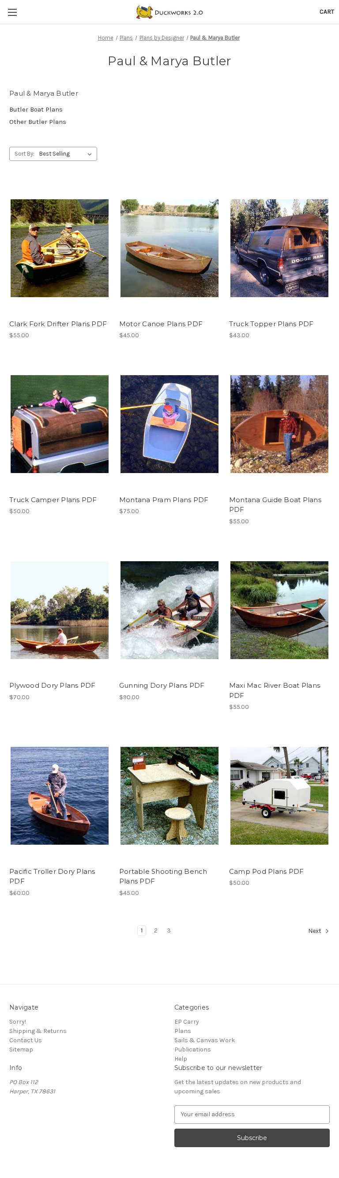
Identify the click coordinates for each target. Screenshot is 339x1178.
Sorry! (17, 1021)
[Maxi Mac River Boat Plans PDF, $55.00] (279, 610)
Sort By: (24, 153)
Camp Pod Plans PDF (266, 871)
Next (315, 931)
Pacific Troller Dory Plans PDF (52, 876)
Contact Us (25, 1040)
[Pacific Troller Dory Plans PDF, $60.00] (60, 796)
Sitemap (21, 1049)
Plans (182, 1031)
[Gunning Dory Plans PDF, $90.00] (169, 610)
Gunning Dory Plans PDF (162, 685)
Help (180, 1058)
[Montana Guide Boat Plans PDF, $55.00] (279, 424)
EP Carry (186, 1021)
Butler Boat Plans (36, 109)
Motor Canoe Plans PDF (161, 324)
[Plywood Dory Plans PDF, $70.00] (60, 610)
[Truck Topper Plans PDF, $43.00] (279, 248)
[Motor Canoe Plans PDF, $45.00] (169, 248)
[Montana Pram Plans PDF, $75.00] (169, 424)
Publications (192, 1049)
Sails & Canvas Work (204, 1040)
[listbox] (67, 153)
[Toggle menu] (12, 12)
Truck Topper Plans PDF (271, 324)
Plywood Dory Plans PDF (52, 685)
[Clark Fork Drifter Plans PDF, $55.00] (60, 248)
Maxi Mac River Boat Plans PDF (274, 690)
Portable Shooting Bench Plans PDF (163, 876)
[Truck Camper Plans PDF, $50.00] (60, 424)
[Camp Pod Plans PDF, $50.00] (279, 796)
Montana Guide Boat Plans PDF (275, 505)
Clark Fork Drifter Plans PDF (58, 324)
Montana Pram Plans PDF (164, 500)
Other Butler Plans (37, 122)
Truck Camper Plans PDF (53, 500)
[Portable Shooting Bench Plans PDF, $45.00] (169, 796)
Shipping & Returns (38, 1031)
